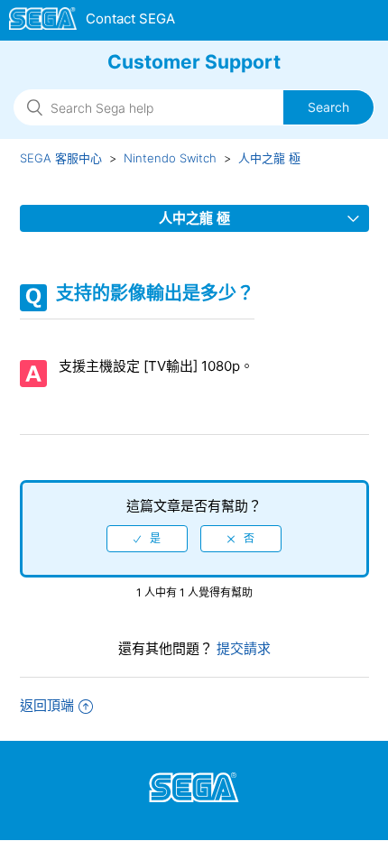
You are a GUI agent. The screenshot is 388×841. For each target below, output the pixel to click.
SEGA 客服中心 (61, 158)
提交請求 (242, 648)
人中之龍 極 (269, 158)
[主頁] (92, 21)
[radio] (147, 538)
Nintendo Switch (170, 158)
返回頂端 (47, 705)
